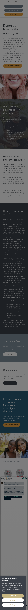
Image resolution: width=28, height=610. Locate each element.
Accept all (13, 595)
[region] (13, 593)
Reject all (13, 600)
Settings (12, 605)
